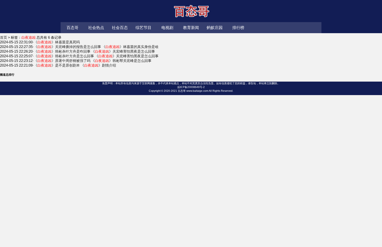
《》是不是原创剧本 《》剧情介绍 (75, 65)
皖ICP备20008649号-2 (191, 87)
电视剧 (167, 27)
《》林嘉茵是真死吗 (57, 42)
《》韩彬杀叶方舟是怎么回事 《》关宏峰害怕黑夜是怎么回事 (96, 56)
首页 (3, 37)
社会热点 (96, 27)
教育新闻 (191, 27)
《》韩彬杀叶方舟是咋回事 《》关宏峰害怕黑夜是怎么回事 (94, 51)
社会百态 (120, 27)
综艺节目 (143, 27)
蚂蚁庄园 (215, 27)
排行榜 (238, 27)
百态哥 (191, 11)
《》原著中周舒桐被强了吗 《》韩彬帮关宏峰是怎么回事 (92, 61)
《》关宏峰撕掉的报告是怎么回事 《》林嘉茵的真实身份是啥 (96, 47)
